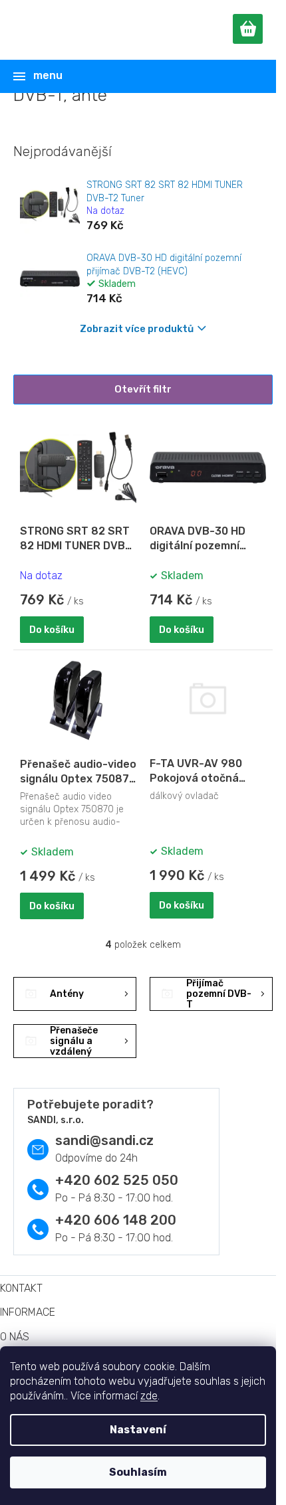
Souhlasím (138, 1472)
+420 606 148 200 (115, 1220)
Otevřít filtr (143, 389)
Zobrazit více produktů (137, 329)
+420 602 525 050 (116, 1180)
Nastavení (138, 1429)
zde (149, 1395)
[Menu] (141, 76)
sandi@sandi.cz (104, 1140)
